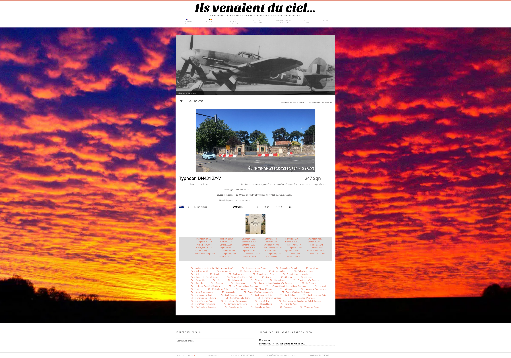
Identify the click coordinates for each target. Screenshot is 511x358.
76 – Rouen (258, 292)
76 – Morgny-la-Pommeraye (313, 289)
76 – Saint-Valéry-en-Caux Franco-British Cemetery (300, 301)
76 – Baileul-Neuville (200, 271)
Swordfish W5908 (271, 245)
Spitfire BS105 (249, 247)
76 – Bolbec (196, 274)
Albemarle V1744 (226, 256)
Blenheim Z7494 (249, 241)
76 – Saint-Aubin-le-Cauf (201, 295)
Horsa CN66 (295, 253)
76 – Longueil (320, 286)
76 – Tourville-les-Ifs (233, 307)
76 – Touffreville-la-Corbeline (203, 307)
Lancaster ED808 (252, 253)
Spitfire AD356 (226, 245)
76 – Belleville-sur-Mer (303, 271)
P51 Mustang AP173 (315, 250)
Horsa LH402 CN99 (317, 253)
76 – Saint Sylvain (262, 301)
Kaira (193, 355)
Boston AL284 (316, 245)
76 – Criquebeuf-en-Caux (263, 274)
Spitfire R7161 (296, 247)
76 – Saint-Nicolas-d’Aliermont (302, 298)
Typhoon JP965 (229, 253)
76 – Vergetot (286, 307)
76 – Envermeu (307, 277)
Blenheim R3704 (292, 239)
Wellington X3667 (204, 245)
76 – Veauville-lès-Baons (260, 307)
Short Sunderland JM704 (204, 253)
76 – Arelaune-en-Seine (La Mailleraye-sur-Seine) (212, 268)
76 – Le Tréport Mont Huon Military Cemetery (286, 286)
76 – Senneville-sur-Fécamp (235, 304)
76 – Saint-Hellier (287, 295)
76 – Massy (241, 289)
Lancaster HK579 (293, 256)
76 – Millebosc (286, 289)
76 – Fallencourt (235, 280)
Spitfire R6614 (271, 239)
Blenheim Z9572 (292, 241)
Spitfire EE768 (249, 250)
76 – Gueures (217, 283)
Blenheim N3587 (249, 239)
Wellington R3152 (203, 239)
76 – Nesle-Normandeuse (202, 292)
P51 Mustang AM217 (204, 250)
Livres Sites (307, 21)
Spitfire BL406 (270, 250)
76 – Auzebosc (312, 268)
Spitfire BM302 (228, 250)
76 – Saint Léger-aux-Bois (314, 295)
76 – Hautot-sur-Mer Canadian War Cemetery (273, 283)
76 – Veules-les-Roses (309, 307)
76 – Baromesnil (224, 271)
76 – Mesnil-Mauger (263, 289)
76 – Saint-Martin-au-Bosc (269, 298)
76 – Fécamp (256, 280)
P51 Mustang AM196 (273, 247)
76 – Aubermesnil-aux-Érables (254, 268)
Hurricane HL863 (248, 245)
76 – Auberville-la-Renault (286, 268)
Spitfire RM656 (271, 256)
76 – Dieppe (204, 277)
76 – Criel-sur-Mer (236, 274)
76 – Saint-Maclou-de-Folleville (204, 298)
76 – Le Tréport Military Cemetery (243, 286)
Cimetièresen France (187, 22)
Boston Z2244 (314, 241)
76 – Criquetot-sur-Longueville (295, 274)
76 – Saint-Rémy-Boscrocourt (234, 301)
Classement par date (258, 21)
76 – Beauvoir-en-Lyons (250, 271)
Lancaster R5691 (294, 245)
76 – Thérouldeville (264, 304)
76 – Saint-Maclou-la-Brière (238, 298)
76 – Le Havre (205, 286)
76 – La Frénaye (309, 283)
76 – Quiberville (228, 292)
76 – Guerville (197, 283)
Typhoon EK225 (291, 250)
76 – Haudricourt (238, 283)
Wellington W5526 (316, 239)
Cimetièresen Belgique (210, 22)
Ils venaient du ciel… (255, 8)
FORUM (325, 20)
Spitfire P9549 (271, 241)
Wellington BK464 (204, 247)
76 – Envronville (198, 280)
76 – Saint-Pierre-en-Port (202, 301)
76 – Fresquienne (277, 280)
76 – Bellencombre (277, 271)
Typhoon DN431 (227, 247)
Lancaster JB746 (249, 256)
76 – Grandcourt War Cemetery (306, 280)
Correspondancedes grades (284, 21)
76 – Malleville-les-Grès (218, 289)
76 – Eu (216, 280)
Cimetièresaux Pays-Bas (234, 22)
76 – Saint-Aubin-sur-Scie (261, 295)
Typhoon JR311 (274, 253)
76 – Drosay (267, 277)
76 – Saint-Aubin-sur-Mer (231, 295)
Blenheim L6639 (226, 239)
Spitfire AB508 (317, 247)
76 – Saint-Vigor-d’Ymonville (203, 304)
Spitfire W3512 (205, 241)
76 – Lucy (195, 289)
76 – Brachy (215, 274)
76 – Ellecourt (287, 277)
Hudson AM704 (227, 241)
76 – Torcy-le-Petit (288, 304)
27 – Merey (264, 340)
